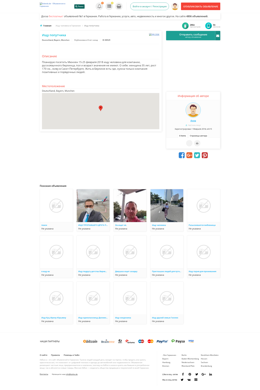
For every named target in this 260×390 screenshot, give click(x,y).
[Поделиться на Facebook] (182, 155)
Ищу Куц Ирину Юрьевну (53, 317)
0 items (182, 135)
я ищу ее (45, 271)
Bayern (165, 358)
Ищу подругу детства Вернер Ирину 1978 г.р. (94, 271)
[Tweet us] (196, 374)
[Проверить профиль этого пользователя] (193, 110)
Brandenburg (206, 366)
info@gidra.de (72, 374)
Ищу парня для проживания (202, 271)
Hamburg (166, 362)
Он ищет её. (121, 225)
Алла (193, 120)
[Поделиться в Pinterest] (205, 155)
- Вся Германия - (169, 355)
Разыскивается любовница (202, 225)
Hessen (204, 358)
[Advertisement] (101, 157)
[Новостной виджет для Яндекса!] (196, 379)
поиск (44, 225)
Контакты (44, 374)
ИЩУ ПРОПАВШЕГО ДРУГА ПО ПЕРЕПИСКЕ (94, 225)
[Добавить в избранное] (189, 143)
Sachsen (204, 362)
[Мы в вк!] (189, 379)
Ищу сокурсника (123, 317)
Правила (55, 355)
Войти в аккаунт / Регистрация (150, 6)
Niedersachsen (188, 362)
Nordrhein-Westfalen (209, 355)
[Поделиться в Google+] (203, 374)
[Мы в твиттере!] (182, 379)
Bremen (165, 366)
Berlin (184, 355)
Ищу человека (159, 225)
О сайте (43, 355)
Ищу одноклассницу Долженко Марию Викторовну (94, 317)
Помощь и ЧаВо (71, 355)
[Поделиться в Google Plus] (189, 155)
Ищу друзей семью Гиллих (165, 317)
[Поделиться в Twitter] (197, 155)
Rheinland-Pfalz (188, 366)
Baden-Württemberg (190, 358)
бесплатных (56, 16)
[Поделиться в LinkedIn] (210, 374)
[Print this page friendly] (197, 143)
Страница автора (198, 135)
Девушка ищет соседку (126, 271)
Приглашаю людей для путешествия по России (167, 271)
